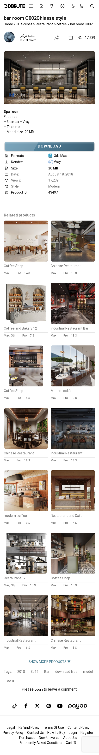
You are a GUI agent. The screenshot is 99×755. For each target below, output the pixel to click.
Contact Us (35, 733)
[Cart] (82, 6)
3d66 (34, 672)
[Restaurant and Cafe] (73, 510)
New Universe (49, 738)
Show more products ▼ (50, 662)
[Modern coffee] (73, 385)
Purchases (27, 738)
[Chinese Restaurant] (73, 260)
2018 (21, 672)
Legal (11, 727)
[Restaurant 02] (26, 572)
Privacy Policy (13, 733)
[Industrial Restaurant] (73, 448)
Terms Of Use (53, 727)
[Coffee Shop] (26, 260)
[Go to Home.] (13, 6)
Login (39, 689)
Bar (47, 672)
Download (50, 146)
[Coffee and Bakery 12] (26, 323)
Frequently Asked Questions (41, 743)
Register (86, 733)
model (88, 672)
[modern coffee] (26, 510)
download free (66, 672)
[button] (70, 38)
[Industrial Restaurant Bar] (73, 323)
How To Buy (56, 733)
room (10, 680)
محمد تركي (27, 36)
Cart (69, 743)
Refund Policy (29, 727)
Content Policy (78, 727)
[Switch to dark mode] (70, 6)
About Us (70, 738)
